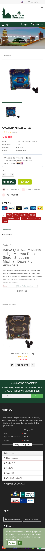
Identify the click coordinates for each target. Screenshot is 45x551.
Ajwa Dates (12, 40)
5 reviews (14, 132)
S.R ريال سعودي (33, 2)
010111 (32, 215)
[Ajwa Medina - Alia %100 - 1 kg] (22, 331)
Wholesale (27, 437)
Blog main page (11, 458)
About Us (7, 430)
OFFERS (27, 440)
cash (5, 221)
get (23, 218)
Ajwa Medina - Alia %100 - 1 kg (22, 354)
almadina (23, 215)
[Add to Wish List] (33, 365)
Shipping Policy (29, 430)
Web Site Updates (14, 478)
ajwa (9, 215)
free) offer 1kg (33, 218)
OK (19, 543)
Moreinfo (11, 543)
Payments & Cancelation (12, 437)
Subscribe (37, 396)
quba (16, 215)
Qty (3, 170)
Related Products (9, 305)
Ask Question (12, 195)
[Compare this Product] (12, 365)
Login (25, 25)
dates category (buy (11, 218)
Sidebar (8, 56)
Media (9, 468)
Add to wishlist (13, 189)
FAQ (25, 433)
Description (6, 230)
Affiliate (6, 440)
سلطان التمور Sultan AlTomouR (26, 141)
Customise (15, 539)
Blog (5, 433)
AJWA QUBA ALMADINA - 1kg (30, 40)
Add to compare (33, 189)
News (10, 473)
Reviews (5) (7, 234)
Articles (10, 463)
